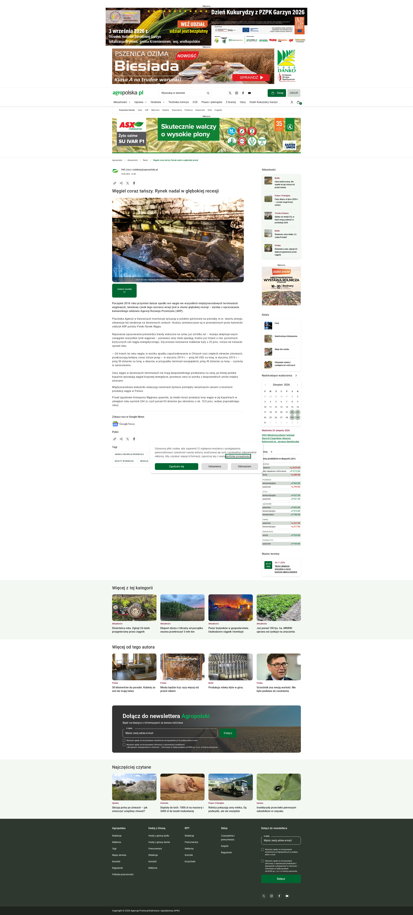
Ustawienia (214, 466)
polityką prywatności (238, 456)
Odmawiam (244, 466)
